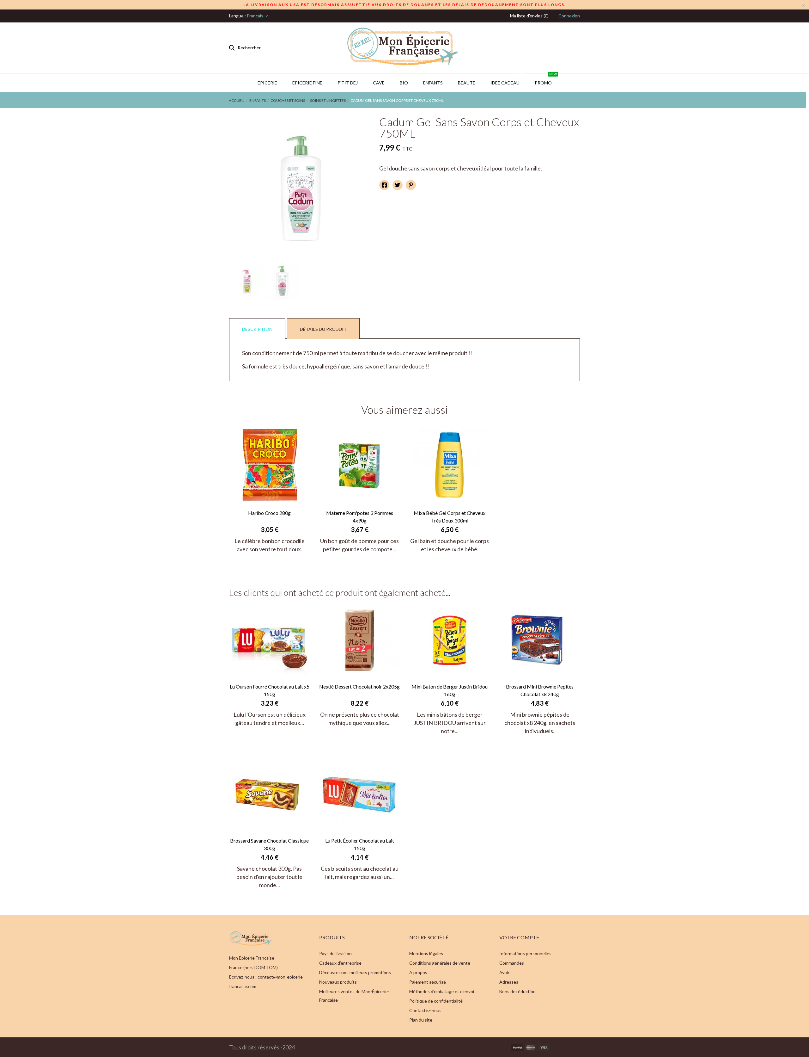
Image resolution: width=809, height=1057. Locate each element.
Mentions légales (426, 953)
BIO (404, 82)
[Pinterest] (411, 185)
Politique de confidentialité (436, 1001)
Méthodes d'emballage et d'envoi (441, 991)
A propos (418, 972)
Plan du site (420, 1020)
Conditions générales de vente (439, 963)
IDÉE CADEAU (507, 79)
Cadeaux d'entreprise (340, 963)
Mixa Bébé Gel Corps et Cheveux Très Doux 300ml (449, 516)
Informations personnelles (525, 953)
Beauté (466, 82)
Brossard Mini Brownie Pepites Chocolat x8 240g (540, 690)
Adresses (508, 982)
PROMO (546, 79)
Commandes (511, 963)
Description (257, 329)
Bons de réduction (517, 991)
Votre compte (519, 937)
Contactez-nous (425, 1010)
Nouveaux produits (338, 982)
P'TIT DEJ (348, 82)
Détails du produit (323, 329)
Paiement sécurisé (427, 982)
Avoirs (505, 972)
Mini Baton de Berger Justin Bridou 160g (449, 690)
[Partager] (384, 185)
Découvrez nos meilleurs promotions (355, 972)
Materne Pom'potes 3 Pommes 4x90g (359, 516)
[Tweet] (397, 185)
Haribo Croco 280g (269, 513)
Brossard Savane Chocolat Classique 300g (269, 844)
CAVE (379, 82)
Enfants (433, 82)
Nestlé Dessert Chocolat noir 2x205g (359, 686)
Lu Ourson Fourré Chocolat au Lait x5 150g (269, 690)
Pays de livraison (335, 953)
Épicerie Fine (307, 82)
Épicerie (267, 82)
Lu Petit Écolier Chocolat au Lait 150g (359, 844)
